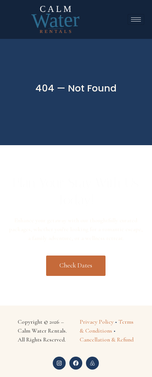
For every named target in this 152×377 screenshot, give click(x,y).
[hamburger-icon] (136, 19)
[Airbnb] (92, 363)
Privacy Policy (97, 322)
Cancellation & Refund (107, 339)
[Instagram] (59, 363)
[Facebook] (75, 363)
